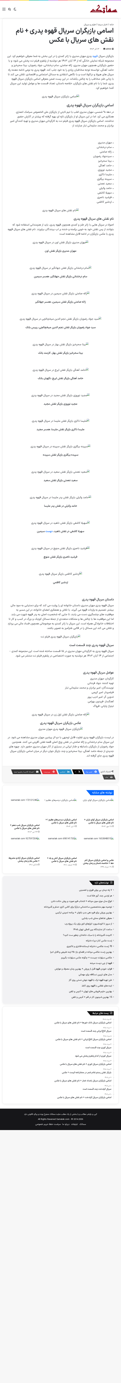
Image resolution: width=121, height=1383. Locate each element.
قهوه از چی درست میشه (101, 963)
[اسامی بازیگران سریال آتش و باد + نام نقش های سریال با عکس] (60, 846)
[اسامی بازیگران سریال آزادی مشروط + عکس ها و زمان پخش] (23, 846)
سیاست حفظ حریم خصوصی (48, 1124)
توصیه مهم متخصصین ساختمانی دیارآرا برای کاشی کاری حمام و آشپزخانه (78, 907)
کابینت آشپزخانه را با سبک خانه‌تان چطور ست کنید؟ (87, 935)
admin (108, 49)
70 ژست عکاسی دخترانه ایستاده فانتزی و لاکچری (89, 946)
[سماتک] (104, 9)
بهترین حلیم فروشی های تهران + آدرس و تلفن (90, 991)
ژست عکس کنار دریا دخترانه (99, 940)
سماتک (82, 1124)
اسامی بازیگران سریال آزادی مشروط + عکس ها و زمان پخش (24, 859)
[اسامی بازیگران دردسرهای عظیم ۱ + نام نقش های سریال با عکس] (60, 807)
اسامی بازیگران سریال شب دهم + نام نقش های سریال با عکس (25, 827)
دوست (49, 531)
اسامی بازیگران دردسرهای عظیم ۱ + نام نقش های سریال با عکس (61, 821)
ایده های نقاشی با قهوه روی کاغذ (97, 985)
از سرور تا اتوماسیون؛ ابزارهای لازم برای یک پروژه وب (88, 924)
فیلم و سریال (89, 24)
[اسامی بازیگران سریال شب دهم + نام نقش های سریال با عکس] (23, 810)
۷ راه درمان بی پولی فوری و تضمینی (95, 890)
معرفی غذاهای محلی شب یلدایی (97, 918)
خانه (112, 24)
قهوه (95, 56)
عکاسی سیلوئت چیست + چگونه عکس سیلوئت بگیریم (86, 957)
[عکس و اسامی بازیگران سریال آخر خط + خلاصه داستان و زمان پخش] (97, 847)
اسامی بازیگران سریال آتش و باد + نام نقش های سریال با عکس (62, 860)
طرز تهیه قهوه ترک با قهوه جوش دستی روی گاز (90, 980)
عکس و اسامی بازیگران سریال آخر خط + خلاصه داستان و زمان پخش (98, 862)
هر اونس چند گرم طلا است (99, 895)
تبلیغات (74, 1124)
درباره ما (65, 1124)
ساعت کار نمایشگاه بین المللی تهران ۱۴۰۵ (92, 929)
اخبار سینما (102, 24)
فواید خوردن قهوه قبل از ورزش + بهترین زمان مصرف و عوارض (83, 969)
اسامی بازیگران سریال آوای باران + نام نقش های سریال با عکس (99, 821)
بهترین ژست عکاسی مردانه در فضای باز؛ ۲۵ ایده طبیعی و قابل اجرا (81, 952)
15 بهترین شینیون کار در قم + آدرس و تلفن (92, 997)
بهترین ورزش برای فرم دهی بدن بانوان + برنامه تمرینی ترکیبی (83, 912)
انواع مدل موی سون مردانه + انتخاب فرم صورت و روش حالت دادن (81, 901)
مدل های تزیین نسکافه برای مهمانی (95, 974)
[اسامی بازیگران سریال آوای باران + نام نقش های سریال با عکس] (97, 807)
